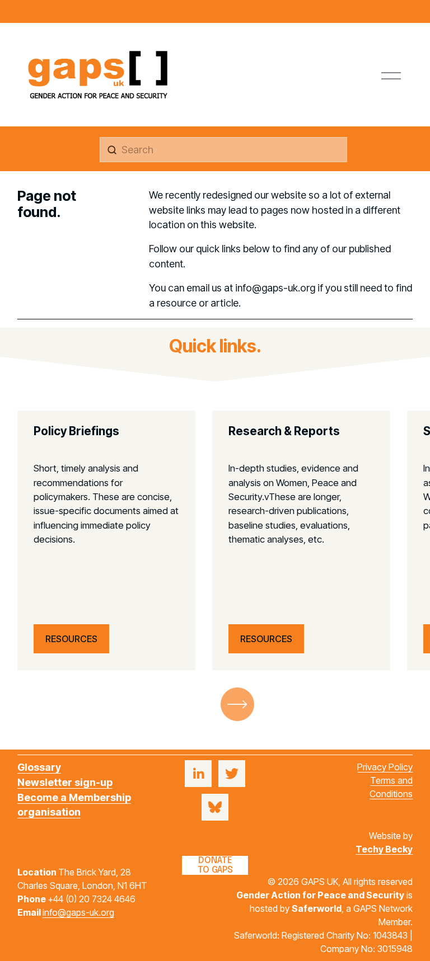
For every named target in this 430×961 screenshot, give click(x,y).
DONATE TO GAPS (215, 865)
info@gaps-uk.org (78, 912)
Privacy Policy (385, 766)
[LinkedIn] (198, 773)
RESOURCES (71, 638)
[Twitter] (231, 773)
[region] (215, 540)
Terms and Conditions (391, 787)
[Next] (237, 704)
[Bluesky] (215, 807)
